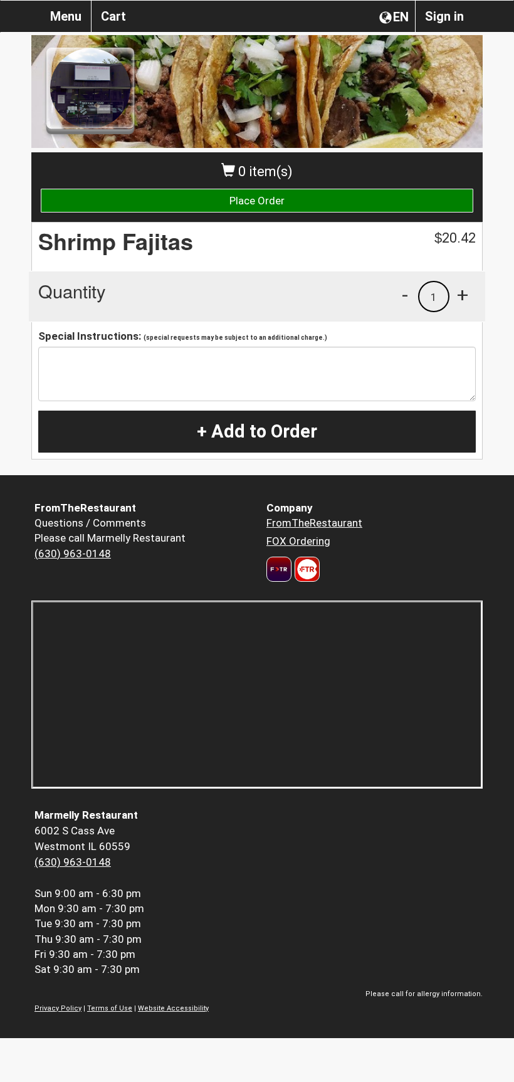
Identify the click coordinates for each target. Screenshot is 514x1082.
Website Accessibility (173, 1008)
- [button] (405, 295)
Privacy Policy (57, 1008)
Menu (65, 16)
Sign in (444, 16)
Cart (113, 16)
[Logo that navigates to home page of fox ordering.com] (305, 569)
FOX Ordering (298, 541)
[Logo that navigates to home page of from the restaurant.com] (278, 569)
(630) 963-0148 (72, 553)
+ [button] (462, 295)
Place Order (257, 200)
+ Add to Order (257, 431)
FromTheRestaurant (314, 523)
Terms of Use (109, 1008)
